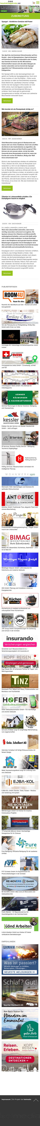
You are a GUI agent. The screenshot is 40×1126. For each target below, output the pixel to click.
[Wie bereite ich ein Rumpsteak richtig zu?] (20, 124)
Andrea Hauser (17, 51)
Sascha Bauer (16, 223)
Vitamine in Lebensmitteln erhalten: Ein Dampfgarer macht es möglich (17, 197)
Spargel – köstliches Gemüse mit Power (17, 21)
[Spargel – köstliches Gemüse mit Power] (20, 36)
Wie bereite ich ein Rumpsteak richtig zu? (18, 109)
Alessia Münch (17, 139)
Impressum (6, 1099)
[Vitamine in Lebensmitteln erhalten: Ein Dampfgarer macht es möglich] (20, 211)
